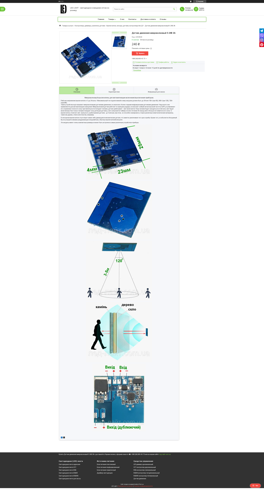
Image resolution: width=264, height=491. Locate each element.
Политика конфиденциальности (143, 486)
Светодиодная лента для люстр (70, 478)
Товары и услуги (67, 26)
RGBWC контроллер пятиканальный (146, 476)
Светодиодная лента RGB (67, 470)
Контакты (132, 19)
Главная (101, 19)
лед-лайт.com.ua (165, 454)
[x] (64, 438)
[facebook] (62, 438)
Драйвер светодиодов (105, 473)
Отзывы (163, 19)
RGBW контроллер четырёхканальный (147, 473)
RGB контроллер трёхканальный (145, 470)
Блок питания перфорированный (108, 467)
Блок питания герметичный (106, 470)
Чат (257, 485)
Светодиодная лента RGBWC (68, 476)
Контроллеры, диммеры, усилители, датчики (90, 26)
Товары (111, 19)
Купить (141, 53)
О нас (122, 19)
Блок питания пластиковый (106, 464)
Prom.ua (141, 484)
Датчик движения (140, 478)
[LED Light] (63, 9)
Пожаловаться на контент (125, 486)
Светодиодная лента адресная (69, 464)
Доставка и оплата (148, 19)
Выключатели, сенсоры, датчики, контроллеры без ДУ (125, 26)
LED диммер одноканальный (143, 464)
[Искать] (174, 9)
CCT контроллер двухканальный (145, 467)
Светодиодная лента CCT (67, 467)
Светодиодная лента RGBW (68, 473)
